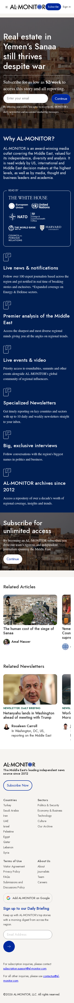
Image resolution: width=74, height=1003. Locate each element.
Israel (6, 826)
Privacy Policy (11, 871)
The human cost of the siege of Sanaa (28, 631)
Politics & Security (48, 805)
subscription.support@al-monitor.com (24, 968)
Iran (5, 816)
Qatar (6, 842)
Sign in (67, 7)
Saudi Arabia (11, 810)
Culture (42, 821)
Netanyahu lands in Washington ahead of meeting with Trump (28, 715)
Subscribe (53, 7)
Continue (13, 559)
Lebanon (8, 847)
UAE (5, 821)
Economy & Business (50, 810)
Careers (42, 882)
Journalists (43, 871)
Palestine (8, 831)
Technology (45, 816)
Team (41, 877)
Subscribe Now (18, 785)
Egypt (6, 837)
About (41, 866)
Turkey (7, 805)
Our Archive (45, 826)
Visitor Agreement (14, 866)
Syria (6, 853)
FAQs (6, 877)
